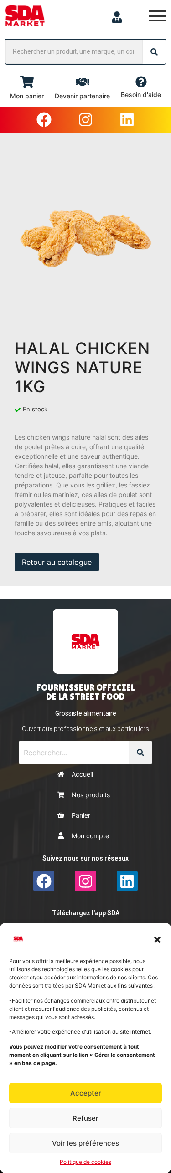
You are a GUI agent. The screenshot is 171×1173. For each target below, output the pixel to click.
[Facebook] (43, 119)
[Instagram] (85, 119)
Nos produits (91, 794)
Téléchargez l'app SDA (85, 913)
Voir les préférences (85, 1143)
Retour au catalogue (57, 562)
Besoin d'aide (141, 94)
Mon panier (27, 96)
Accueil (82, 774)
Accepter (85, 1093)
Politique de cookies (85, 1161)
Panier (81, 815)
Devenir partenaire (82, 96)
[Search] (154, 52)
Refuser (85, 1118)
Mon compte (90, 835)
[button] (157, 938)
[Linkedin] (127, 119)
